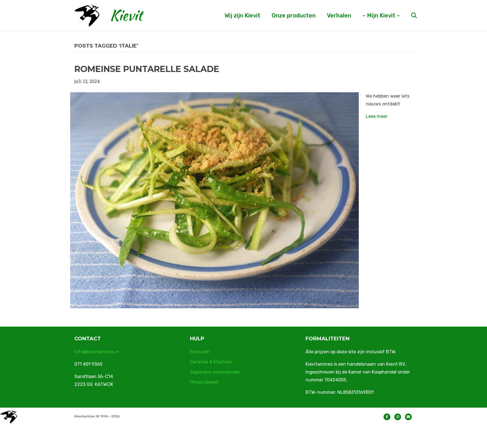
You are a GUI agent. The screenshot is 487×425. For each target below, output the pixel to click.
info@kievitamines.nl (96, 351)
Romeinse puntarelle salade (146, 69)
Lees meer (377, 116)
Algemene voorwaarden (215, 372)
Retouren (200, 351)
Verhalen (339, 15)
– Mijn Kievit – (381, 15)
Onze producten (294, 15)
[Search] (409, 15)
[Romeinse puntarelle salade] (214, 200)
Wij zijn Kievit (242, 15)
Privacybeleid (204, 382)
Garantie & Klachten (211, 362)
